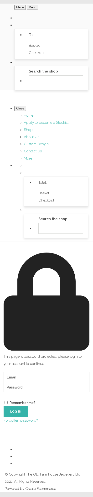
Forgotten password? (21, 420)
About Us (31, 137)
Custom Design (36, 144)
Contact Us (33, 151)
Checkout (37, 53)
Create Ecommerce (40, 489)
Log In (15, 411)
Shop (28, 130)
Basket (34, 45)
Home (28, 115)
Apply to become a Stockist (46, 122)
